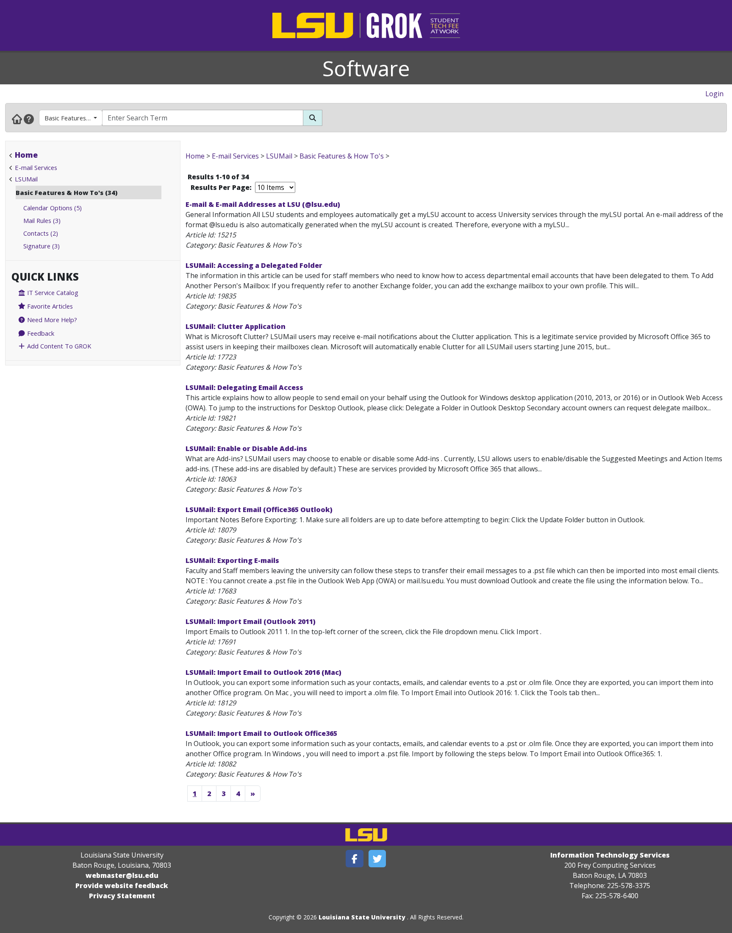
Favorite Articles (49, 306)
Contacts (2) (40, 233)
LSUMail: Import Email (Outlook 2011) (251, 621)
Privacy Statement (122, 895)
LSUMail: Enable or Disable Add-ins (246, 448)
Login (714, 93)
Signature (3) (41, 246)
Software (366, 68)
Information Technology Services (610, 855)
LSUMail (26, 179)
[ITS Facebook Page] (354, 858)
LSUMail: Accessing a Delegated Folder (254, 265)
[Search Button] (312, 118)
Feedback (39, 333)
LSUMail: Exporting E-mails (232, 560)
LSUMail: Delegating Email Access (244, 387)
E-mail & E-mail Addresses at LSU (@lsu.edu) (263, 204)
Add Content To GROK (58, 346)
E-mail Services (36, 167)
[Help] (29, 118)
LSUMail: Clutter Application (236, 326)
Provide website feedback (121, 885)
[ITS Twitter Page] (377, 858)
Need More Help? (51, 319)
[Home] (17, 118)
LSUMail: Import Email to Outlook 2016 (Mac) (263, 672)
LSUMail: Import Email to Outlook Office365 (261, 733)
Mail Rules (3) (42, 220)
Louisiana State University (362, 917)
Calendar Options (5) (52, 207)
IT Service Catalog (51, 292)
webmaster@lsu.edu (122, 875)
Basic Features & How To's (73, 118)
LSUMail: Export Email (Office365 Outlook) (259, 509)
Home (26, 155)
